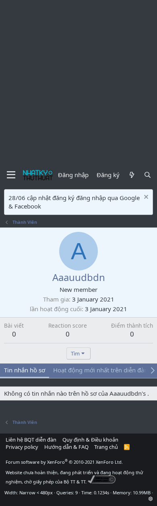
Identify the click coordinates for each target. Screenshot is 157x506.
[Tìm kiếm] (147, 174)
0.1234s (101, 492)
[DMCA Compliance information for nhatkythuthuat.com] (102, 482)
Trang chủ (106, 446)
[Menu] (11, 175)
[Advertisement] (78, 82)
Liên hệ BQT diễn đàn (31, 439)
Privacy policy (22, 446)
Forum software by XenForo (64, 462)
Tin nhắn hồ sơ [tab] (24, 370)
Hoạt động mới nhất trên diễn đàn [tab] (100, 370)
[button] (151, 499)
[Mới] (131, 174)
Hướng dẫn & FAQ (66, 446)
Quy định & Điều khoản (90, 439)
